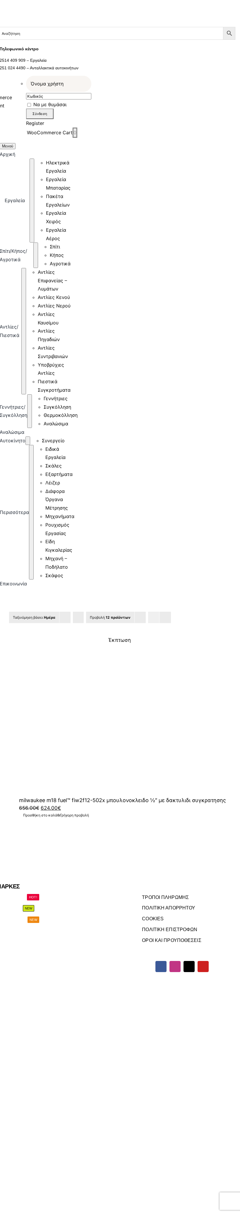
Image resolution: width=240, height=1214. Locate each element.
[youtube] (203, 966)
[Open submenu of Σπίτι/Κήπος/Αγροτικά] (35, 255)
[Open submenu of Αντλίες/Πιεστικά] (23, 331)
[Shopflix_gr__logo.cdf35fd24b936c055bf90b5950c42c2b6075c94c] (157, 1134)
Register (35, 123)
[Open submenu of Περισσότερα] (31, 512)
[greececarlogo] (77, 1134)
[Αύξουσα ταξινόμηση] (78, 617)
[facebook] (161, 966)
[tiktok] (189, 966)
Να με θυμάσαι (49, 104)
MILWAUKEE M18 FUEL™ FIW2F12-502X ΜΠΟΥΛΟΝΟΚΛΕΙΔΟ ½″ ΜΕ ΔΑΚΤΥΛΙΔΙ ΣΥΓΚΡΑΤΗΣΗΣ (122, 800)
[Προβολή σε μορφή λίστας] (165, 617)
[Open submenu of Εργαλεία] (32, 201)
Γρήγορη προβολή (74, 815)
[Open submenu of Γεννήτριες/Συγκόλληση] (29, 411)
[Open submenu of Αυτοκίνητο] (27, 440)
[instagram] (175, 966)
